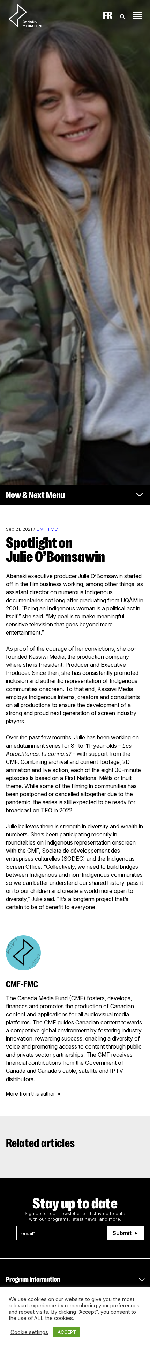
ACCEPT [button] (67, 1332)
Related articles (40, 1143)
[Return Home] (31, 15)
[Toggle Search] (122, 15)
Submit (122, 1233)
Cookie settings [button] (29, 1332)
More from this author (30, 1093)
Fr (107, 15)
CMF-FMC (47, 529)
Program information (33, 1279)
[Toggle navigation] (137, 15)
